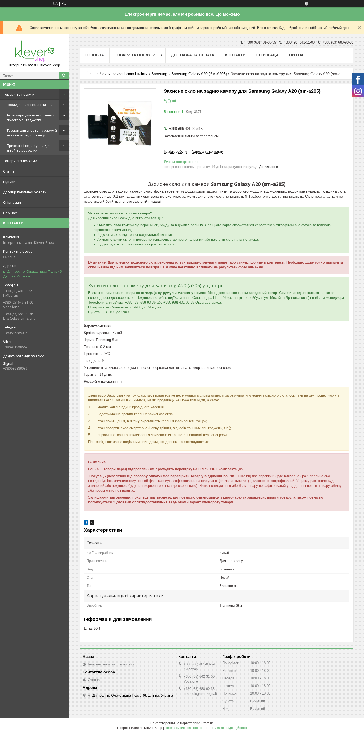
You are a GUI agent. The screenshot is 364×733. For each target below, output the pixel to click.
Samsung (159, 74)
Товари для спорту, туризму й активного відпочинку (32, 133)
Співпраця (12, 202)
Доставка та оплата (192, 55)
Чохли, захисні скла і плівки (30, 104)
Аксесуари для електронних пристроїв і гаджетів (30, 117)
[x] (92, 524)
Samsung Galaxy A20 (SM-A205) (199, 74)
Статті (8, 171)
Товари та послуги (18, 94)
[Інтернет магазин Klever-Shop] (34, 50)
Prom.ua (207, 723)
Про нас (10, 212)
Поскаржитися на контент (184, 728)
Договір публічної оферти (25, 192)
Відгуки (9, 181)
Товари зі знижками (20, 160)
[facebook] (86, 524)
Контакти (235, 55)
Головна (94, 55)
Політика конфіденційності (226, 728)
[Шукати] (64, 76)
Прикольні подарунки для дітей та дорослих (28, 148)
